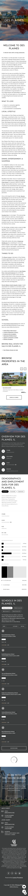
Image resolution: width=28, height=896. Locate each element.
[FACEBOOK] (8, 873)
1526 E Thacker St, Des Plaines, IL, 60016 (9, 713)
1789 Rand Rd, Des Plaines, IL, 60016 (8, 733)
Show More (14, 748)
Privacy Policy (19, 885)
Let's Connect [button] (14, 798)
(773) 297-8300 (8, 828)
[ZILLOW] (19, 873)
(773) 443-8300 (8, 816)
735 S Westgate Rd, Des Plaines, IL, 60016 (9, 675)
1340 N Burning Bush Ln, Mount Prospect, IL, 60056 (11, 694)
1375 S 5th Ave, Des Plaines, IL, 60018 (9, 636)
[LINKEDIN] (15, 873)
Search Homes (14, 397)
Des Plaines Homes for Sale (10, 350)
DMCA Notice (14, 887)
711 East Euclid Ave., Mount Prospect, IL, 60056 (10, 655)
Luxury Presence (18, 877)
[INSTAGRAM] (12, 873)
